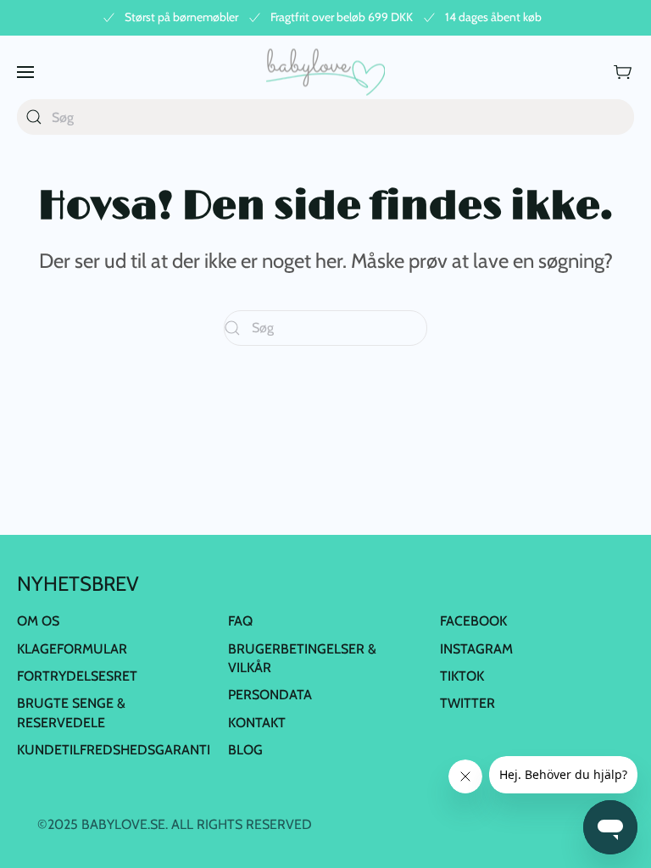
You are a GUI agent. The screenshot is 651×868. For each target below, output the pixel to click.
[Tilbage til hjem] (325, 71)
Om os (38, 621)
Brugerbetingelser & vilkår (302, 658)
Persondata (270, 695)
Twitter (467, 703)
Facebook (473, 621)
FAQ (240, 621)
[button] (25, 72)
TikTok (462, 676)
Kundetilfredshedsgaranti (113, 750)
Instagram (476, 649)
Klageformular (72, 649)
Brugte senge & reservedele (71, 712)
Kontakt (257, 723)
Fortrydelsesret (77, 676)
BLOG (245, 750)
